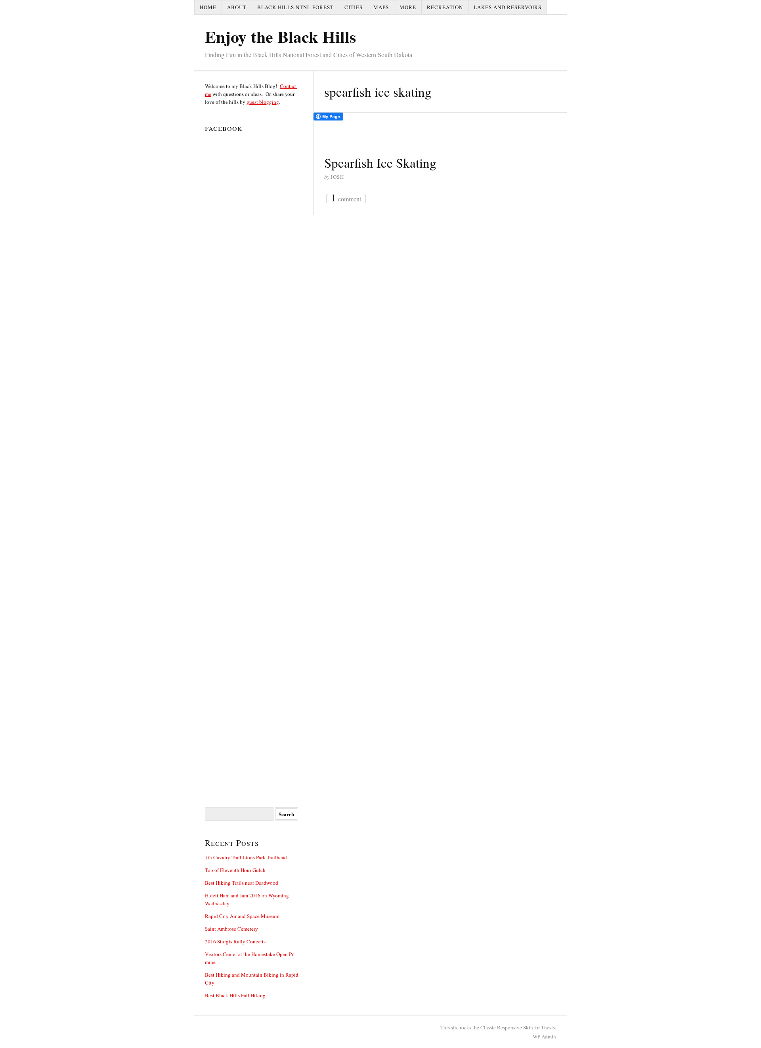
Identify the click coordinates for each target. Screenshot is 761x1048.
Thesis (548, 1027)
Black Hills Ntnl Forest (295, 7)
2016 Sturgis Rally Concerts (235, 941)
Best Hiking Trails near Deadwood (241, 882)
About (237, 7)
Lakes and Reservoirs (507, 7)
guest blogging (263, 101)
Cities (353, 7)
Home (208, 7)
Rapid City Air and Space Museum (242, 916)
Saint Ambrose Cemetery (231, 928)
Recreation (445, 7)
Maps (381, 7)
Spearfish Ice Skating (380, 162)
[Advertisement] (253, 532)
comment (346, 198)
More (408, 7)
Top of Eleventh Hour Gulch (235, 870)
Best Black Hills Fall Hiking (235, 995)
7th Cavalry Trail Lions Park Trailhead (246, 857)
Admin (544, 1036)
